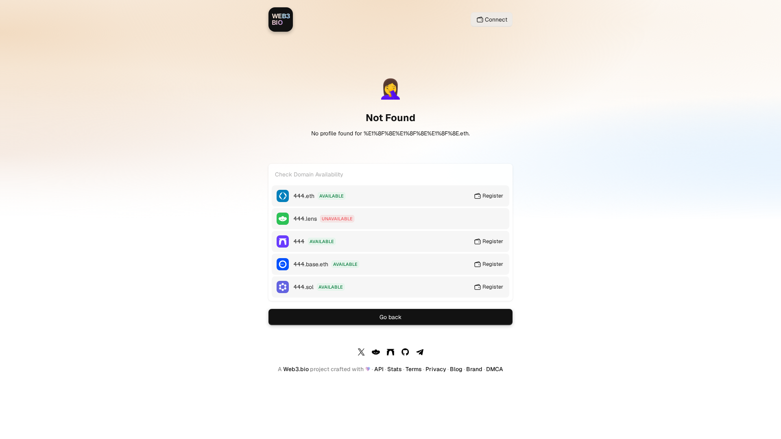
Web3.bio (296, 369)
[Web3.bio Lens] (376, 353)
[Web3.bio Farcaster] (390, 353)
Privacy (435, 369)
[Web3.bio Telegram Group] (420, 353)
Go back (390, 317)
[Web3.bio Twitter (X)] (361, 353)
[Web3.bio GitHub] (405, 353)
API (379, 369)
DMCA (494, 369)
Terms (414, 369)
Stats (394, 369)
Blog (456, 369)
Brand (474, 369)
